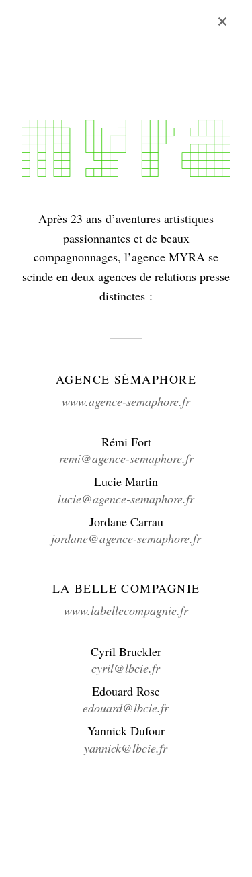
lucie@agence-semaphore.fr (126, 499)
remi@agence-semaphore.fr (126, 458)
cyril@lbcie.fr (125, 668)
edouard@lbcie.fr (126, 708)
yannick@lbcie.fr (125, 748)
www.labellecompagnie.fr (126, 610)
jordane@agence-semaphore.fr (126, 538)
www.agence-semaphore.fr (126, 401)
